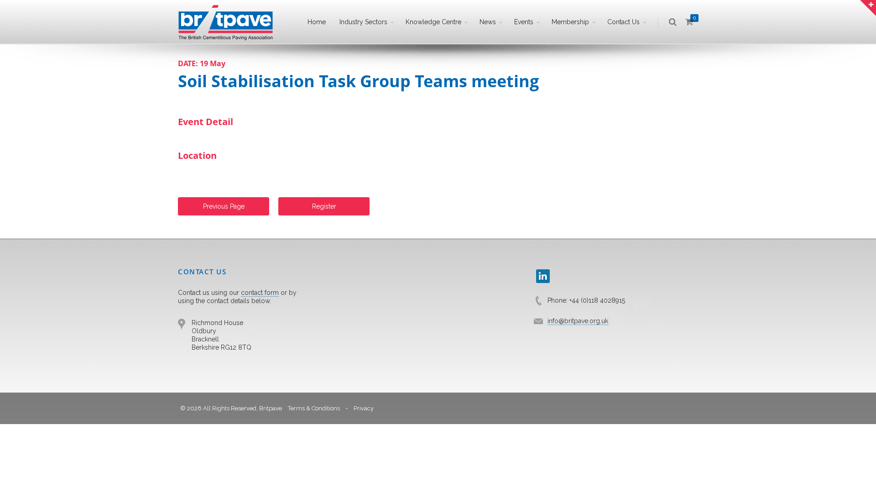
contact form (260, 292)
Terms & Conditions (314, 408)
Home (317, 22)
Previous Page (224, 206)
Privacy (364, 408)
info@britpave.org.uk (578, 321)
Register (324, 206)
